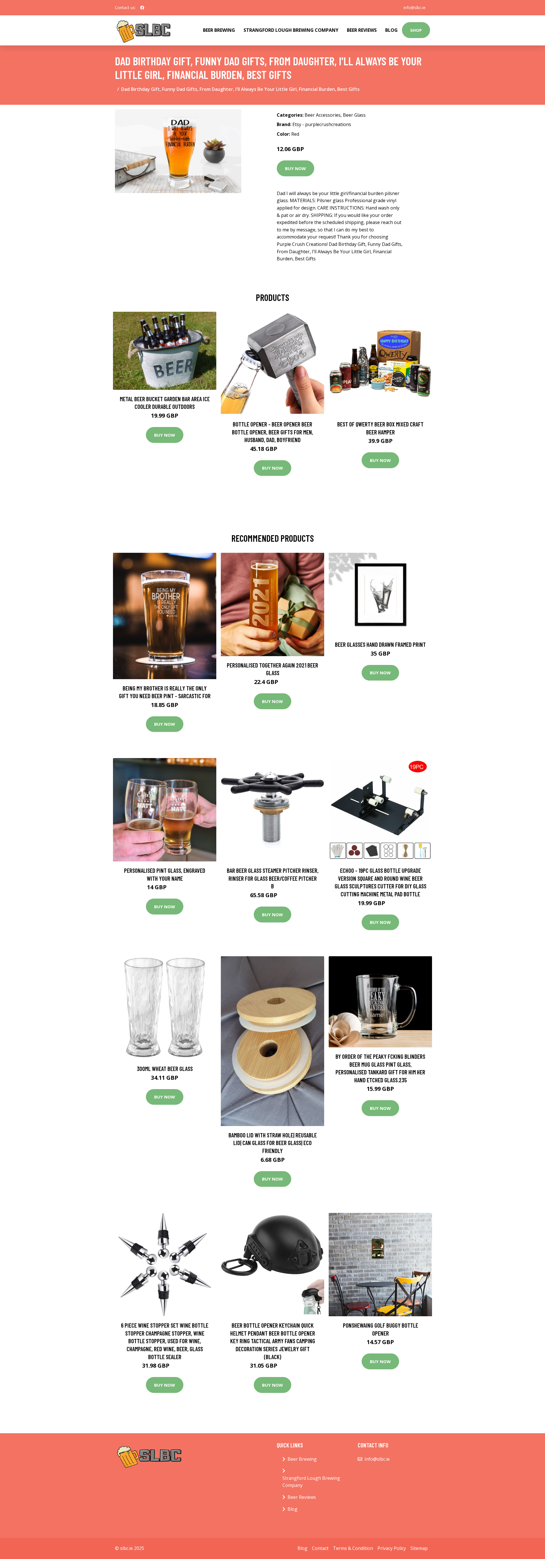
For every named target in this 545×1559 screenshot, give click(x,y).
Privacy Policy (392, 1548)
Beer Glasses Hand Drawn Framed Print (380, 644)
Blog (391, 30)
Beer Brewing (219, 30)
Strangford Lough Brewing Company (291, 30)
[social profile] (142, 7)
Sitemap (419, 1548)
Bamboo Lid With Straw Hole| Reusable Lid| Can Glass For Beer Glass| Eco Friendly (273, 1142)
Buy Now (295, 168)
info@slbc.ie (414, 7)
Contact (320, 1548)
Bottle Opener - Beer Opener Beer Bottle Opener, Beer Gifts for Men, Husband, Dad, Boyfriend (272, 431)
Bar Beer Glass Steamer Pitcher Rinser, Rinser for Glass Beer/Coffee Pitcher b (272, 878)
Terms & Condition (353, 1548)
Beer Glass (354, 115)
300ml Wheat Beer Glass (165, 1068)
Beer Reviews (362, 30)
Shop (416, 30)
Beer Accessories (323, 115)
